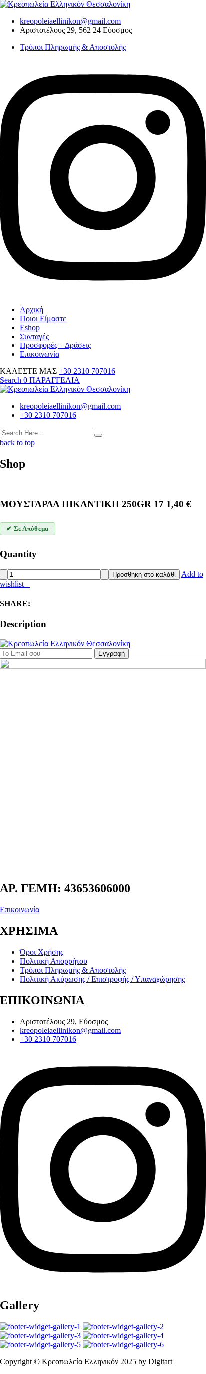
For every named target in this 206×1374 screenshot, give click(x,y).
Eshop (30, 327)
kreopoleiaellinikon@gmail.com (70, 21)
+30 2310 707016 (87, 371)
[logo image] (65, 389)
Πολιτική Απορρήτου (54, 961)
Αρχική (32, 309)
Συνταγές (34, 336)
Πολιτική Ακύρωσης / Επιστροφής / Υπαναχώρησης (102, 979)
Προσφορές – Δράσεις (55, 345)
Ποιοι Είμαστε (43, 318)
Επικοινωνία (40, 354)
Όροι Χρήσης (42, 952)
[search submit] (98, 435)
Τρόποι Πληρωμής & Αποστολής (73, 47)
